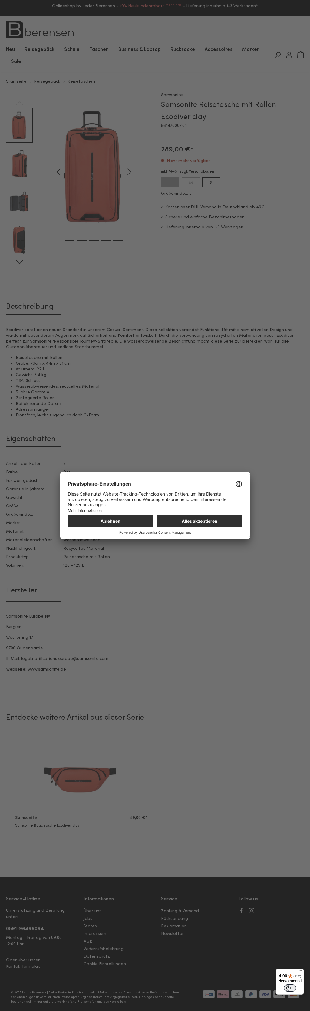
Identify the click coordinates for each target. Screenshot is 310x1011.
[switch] (290, 988)
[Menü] (300, 972)
